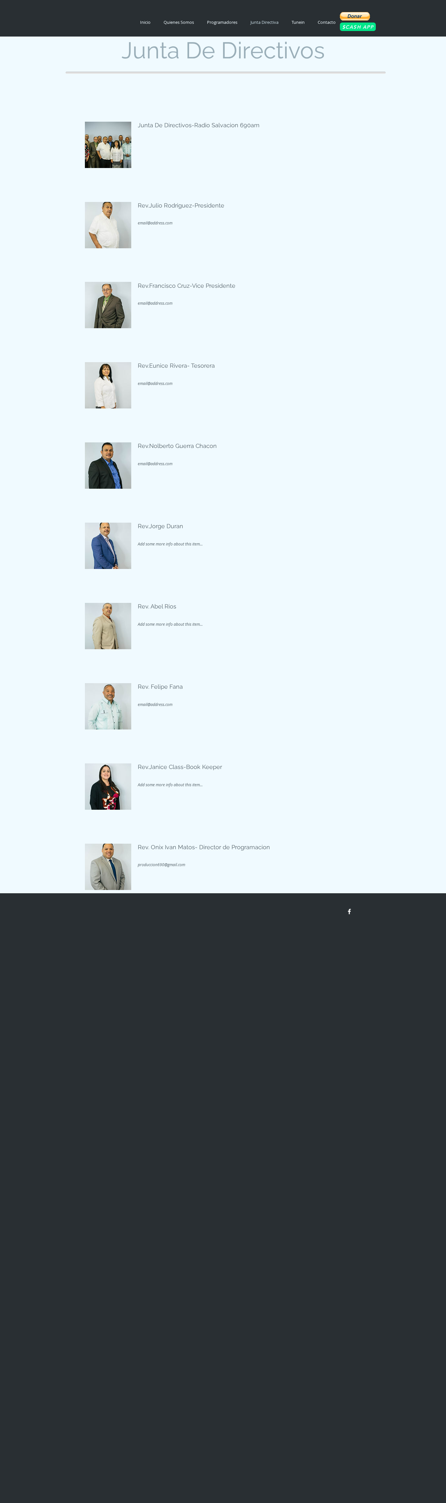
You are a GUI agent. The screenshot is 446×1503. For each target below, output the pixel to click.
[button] (355, 16)
